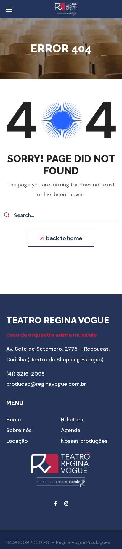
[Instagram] (66, 503)
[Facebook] (55, 503)
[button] (61, 238)
